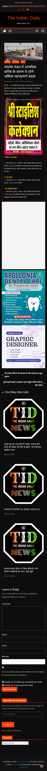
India (23, 62)
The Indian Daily (23, 17)
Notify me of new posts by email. (19, 685)
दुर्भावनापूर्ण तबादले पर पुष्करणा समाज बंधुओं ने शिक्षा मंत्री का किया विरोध (22, 384)
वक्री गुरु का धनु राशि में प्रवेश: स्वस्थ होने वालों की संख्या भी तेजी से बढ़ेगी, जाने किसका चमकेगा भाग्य (22, 447)
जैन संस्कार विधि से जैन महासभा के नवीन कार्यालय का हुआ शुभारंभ (23, 375)
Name (5, 634)
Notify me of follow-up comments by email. (23, 682)
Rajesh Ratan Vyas (27, 81)
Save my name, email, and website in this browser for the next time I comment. (23, 673)
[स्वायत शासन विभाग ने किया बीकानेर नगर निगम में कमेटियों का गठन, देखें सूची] (23, 523)
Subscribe (8, 725)
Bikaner (7, 62)
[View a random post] (42, 31)
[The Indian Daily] (4, 31)
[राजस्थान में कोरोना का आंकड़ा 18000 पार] (23, 464)
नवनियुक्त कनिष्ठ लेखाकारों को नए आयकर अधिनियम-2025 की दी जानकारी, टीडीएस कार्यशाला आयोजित (26, 7)
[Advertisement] (23, 235)
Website (5, 656)
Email (5, 645)
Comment (7, 604)
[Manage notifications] (41, 766)
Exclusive (15, 62)
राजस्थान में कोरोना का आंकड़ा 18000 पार (22, 509)
